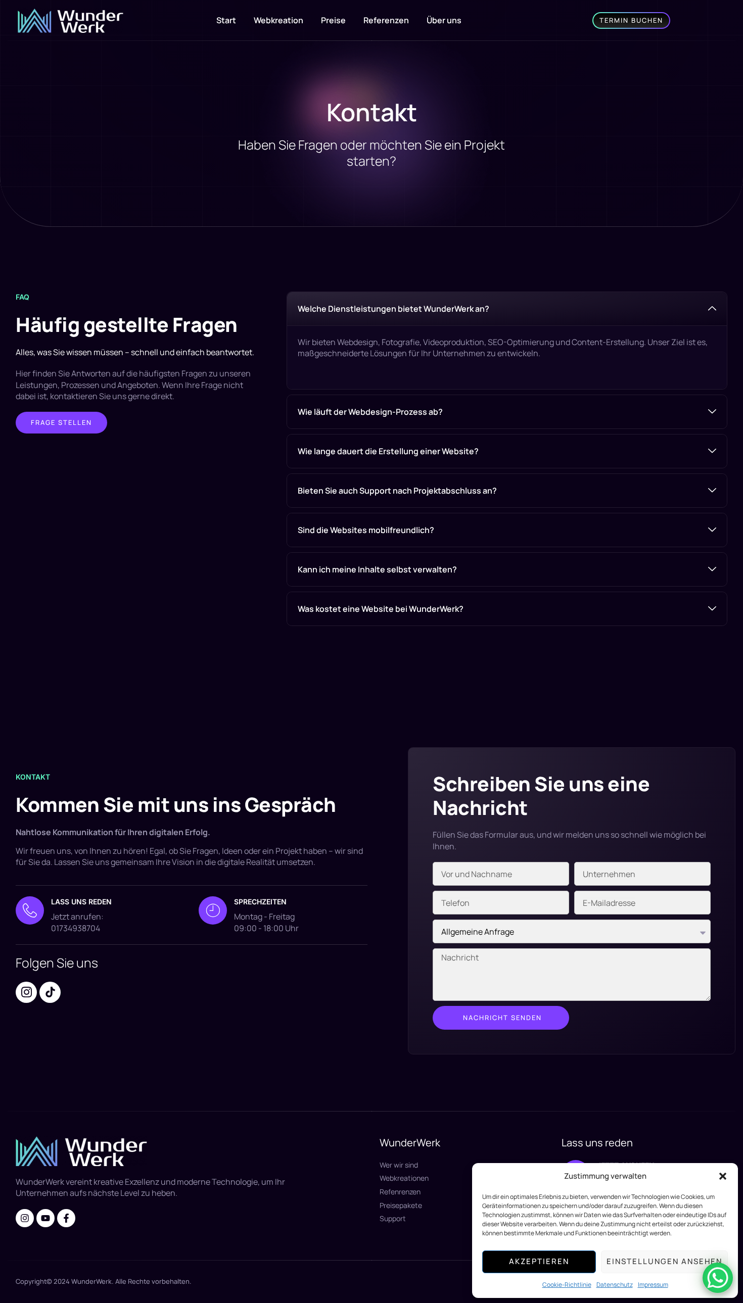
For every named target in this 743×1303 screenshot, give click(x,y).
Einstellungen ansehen (664, 1261)
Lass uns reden (81, 901)
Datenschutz (614, 1284)
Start (226, 20)
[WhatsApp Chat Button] (718, 1278)
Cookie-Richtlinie (566, 1284)
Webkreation (278, 20)
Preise (333, 20)
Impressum (653, 1284)
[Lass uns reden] (30, 910)
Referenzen (386, 20)
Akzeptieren (539, 1261)
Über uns (444, 20)
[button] (723, 1176)
